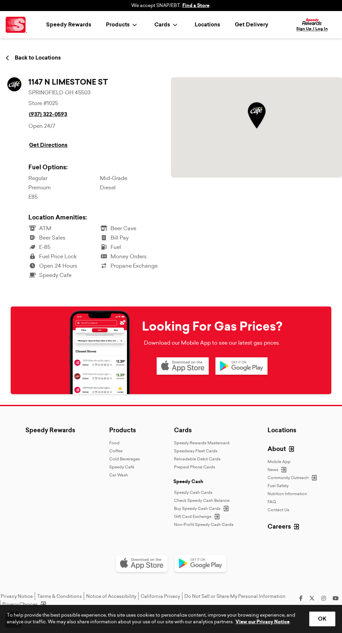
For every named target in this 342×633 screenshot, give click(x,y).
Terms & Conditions (59, 596)
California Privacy (160, 596)
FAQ (272, 502)
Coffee (116, 451)
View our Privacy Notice (262, 621)
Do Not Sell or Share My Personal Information (235, 596)
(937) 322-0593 (48, 114)
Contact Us (278, 510)
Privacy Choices (20, 604)
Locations (207, 24)
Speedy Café (121, 467)
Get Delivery (251, 24)
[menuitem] (123, 24)
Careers (279, 526)
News (273, 469)
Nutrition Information (287, 493)
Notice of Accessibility (111, 596)
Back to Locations (38, 58)
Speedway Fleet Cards (195, 451)
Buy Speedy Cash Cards (197, 508)
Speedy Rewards (68, 24)
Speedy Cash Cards (193, 492)
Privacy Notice (17, 596)
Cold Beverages (124, 459)
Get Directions (48, 145)
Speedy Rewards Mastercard (201, 443)
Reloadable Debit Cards (197, 459)
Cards (183, 430)
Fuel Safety (278, 485)
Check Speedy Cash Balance (201, 500)
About (277, 449)
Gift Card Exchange (192, 516)
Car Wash (118, 475)
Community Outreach (288, 477)
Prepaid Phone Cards (194, 467)
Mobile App (279, 461)
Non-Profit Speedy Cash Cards (203, 524)
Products (122, 430)
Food (114, 443)
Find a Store (195, 5)
